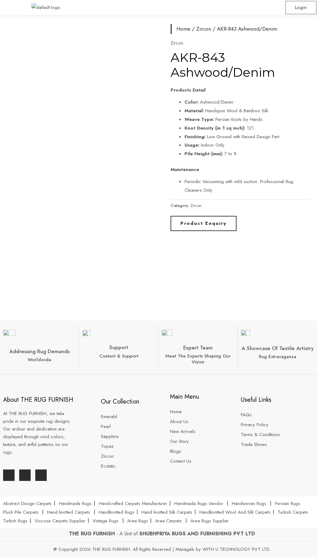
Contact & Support (118, 356)
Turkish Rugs (15, 520)
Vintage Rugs (106, 520)
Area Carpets (168, 520)
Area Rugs (137, 520)
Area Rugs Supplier (209, 520)
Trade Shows (254, 444)
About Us (180, 421)
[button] (238, 7)
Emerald (109, 416)
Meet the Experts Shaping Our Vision (198, 359)
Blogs (175, 451)
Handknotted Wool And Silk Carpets (235, 512)
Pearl (106, 426)
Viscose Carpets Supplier (60, 520)
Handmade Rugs (75, 503)
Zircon (203, 28)
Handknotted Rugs (116, 512)
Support (118, 347)
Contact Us (180, 461)
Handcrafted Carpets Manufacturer (133, 503)
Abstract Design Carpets (28, 503)
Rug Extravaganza (277, 356)
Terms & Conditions (260, 434)
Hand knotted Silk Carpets (166, 512)
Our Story (179, 441)
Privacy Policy (254, 424)
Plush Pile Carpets (20, 512)
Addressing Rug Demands (39, 351)
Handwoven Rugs (249, 503)
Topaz (107, 446)
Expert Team (198, 347)
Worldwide (39, 359)
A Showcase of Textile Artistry (277, 348)
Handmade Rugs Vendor (199, 503)
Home (183, 28)
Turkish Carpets (293, 512)
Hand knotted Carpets (68, 512)
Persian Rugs (287, 503)
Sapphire (110, 436)
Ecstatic (108, 466)
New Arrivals (183, 431)
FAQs (246, 414)
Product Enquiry (203, 223)
